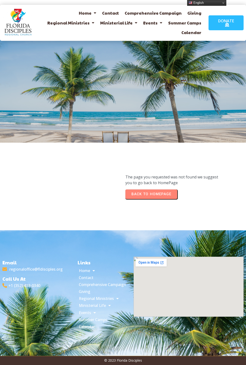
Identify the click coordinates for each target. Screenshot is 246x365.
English (198, 3)
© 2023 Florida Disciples (123, 360)
